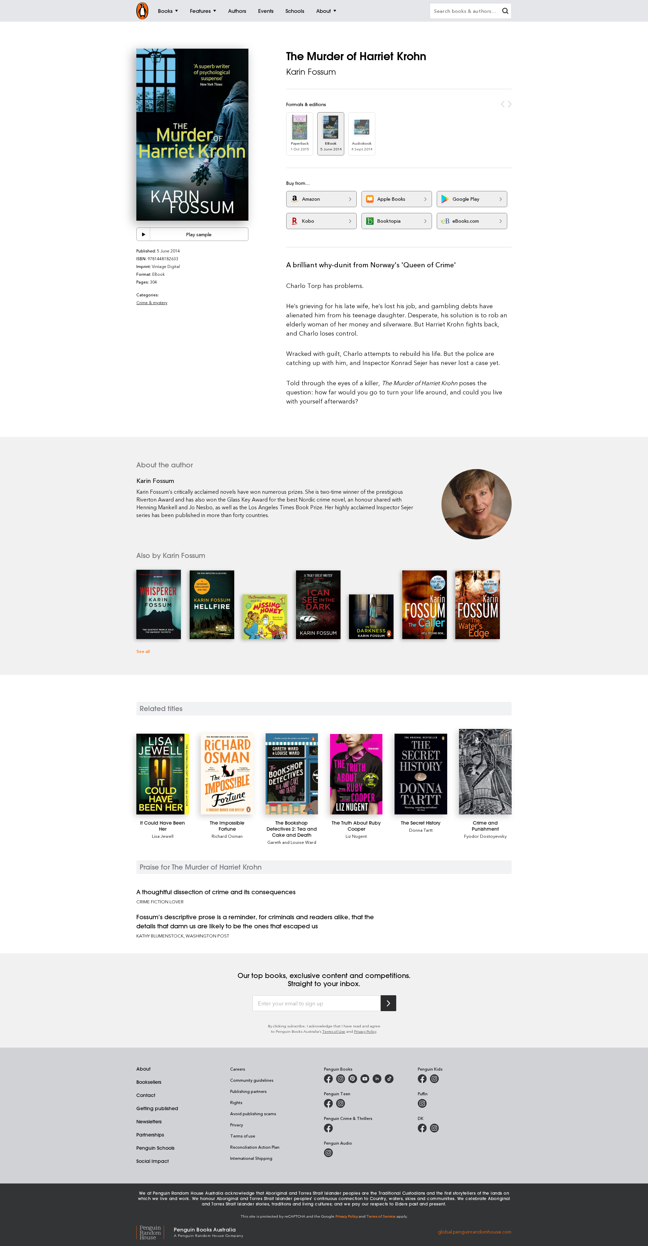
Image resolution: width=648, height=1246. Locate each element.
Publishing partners (248, 1091)
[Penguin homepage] (142, 10)
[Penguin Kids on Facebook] (422, 1078)
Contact (145, 1095)
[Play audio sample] (143, 234)
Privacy (236, 1125)
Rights (236, 1102)
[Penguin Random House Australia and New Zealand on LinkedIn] (377, 1078)
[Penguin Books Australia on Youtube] (364, 1078)
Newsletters (149, 1122)
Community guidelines (251, 1080)
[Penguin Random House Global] (155, 1232)
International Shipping (251, 1158)
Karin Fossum (311, 72)
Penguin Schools (155, 1148)
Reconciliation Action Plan (254, 1147)
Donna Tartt (421, 830)
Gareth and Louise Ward (291, 842)
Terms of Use (333, 1031)
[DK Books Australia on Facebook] (422, 1128)
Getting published (157, 1108)
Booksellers (148, 1082)
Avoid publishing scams (253, 1113)
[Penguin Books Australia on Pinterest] (352, 1078)
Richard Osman (227, 836)
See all (143, 651)
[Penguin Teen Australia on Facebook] (328, 1103)
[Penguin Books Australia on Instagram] (340, 1078)
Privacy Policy (365, 1031)
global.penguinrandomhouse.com (474, 1231)
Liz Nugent (356, 836)
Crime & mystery (151, 302)
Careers (237, 1069)
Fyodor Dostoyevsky (485, 836)
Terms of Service (381, 1216)
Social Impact (152, 1161)
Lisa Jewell (162, 836)
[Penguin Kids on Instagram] (434, 1078)
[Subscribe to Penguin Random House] (388, 1003)
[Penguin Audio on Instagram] (328, 1152)
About (143, 1069)
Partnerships (150, 1135)
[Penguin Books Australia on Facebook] (328, 1078)
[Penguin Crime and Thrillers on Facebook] (328, 1128)
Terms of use (242, 1136)
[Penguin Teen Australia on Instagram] (340, 1103)
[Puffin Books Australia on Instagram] (422, 1103)
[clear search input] (505, 12)
